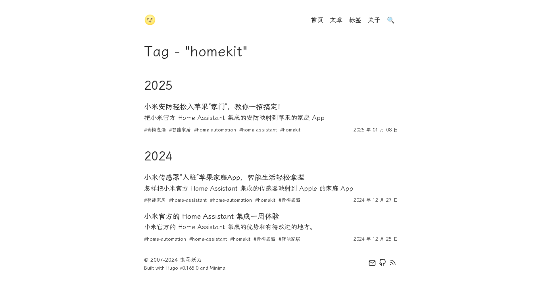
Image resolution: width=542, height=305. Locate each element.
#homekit (290, 130)
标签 (355, 20)
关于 (374, 20)
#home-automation (215, 130)
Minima (217, 268)
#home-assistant (258, 130)
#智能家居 (180, 130)
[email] (372, 264)
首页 (317, 20)
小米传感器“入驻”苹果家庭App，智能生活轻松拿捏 (224, 177)
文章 (336, 20)
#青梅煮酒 (155, 130)
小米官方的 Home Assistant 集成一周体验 (211, 216)
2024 (158, 156)
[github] (382, 264)
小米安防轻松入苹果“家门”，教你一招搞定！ (214, 106)
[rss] (392, 264)
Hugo (172, 268)
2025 (158, 85)
